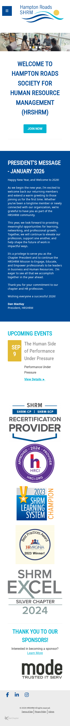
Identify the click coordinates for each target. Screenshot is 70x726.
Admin (51, 712)
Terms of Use (27, 712)
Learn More (35, 653)
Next (67, 43)
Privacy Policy (40, 712)
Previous (3, 43)
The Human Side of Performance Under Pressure (40, 351)
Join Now (35, 129)
